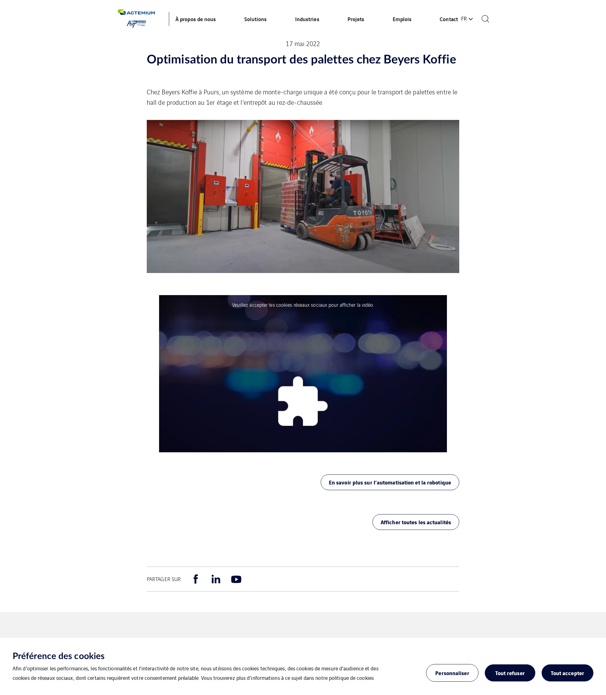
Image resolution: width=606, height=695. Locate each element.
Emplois (402, 19)
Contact (449, 19)
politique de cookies (351, 677)
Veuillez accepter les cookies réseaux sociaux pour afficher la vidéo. (303, 304)
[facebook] (195, 579)
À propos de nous (195, 19)
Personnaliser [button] (452, 673)
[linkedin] (216, 579)
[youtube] (236, 579)
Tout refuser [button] (510, 673)
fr (464, 18)
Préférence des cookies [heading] (58, 656)
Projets (356, 19)
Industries (307, 19)
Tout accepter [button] (567, 673)
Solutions (255, 19)
